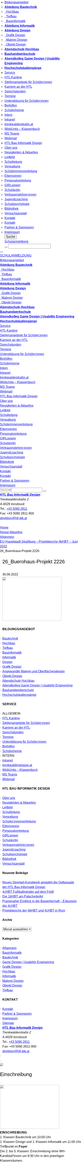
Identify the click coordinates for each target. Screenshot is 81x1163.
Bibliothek (11, 208)
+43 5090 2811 (16, 508)
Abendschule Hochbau (18, 680)
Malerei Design (16, 39)
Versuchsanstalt (16, 213)
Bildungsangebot (16, 2)
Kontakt (10, 218)
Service (10, 72)
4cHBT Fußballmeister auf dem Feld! (28, 891)
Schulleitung (13, 161)
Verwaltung (12, 166)
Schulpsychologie (17, 204)
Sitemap (8, 1023)
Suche (10, 236)
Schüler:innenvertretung (19, 821)
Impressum (12, 232)
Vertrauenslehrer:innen (20, 194)
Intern (8, 114)
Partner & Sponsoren (19, 227)
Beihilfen (11, 105)
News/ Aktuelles (11, 532)
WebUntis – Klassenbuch (22, 129)
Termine (10, 96)
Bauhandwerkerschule (18, 690)
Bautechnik (10, 638)
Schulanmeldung (16, 241)
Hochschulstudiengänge (19, 694)
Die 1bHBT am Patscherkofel (22, 896)
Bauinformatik (15, 21)
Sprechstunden (15, 91)
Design (7, 662)
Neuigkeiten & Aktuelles (21, 152)
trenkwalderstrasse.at (17, 765)
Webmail (11, 138)
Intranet (10, 119)
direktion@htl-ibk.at (13, 518)
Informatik (9, 657)
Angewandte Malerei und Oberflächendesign (33, 671)
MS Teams (12, 133)
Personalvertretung (18, 180)
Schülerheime (14, 110)
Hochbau (12, 11)
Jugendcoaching (16, 199)
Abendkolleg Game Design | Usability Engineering (37, 685)
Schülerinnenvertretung (21, 171)
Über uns (11, 147)
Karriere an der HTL (18, 86)
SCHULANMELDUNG (15, 255)
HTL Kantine (13, 77)
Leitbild (10, 157)
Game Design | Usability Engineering (28, 962)
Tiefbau (11, 16)
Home (4, 527)
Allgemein (7, 537)
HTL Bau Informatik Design (23, 143)
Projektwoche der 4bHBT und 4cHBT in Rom (33, 910)
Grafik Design (15, 35)
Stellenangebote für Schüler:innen (28, 82)
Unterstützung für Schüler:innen (27, 100)
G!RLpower (12, 185)
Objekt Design (15, 44)
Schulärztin (12, 189)
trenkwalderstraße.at (19, 124)
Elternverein (13, 175)
